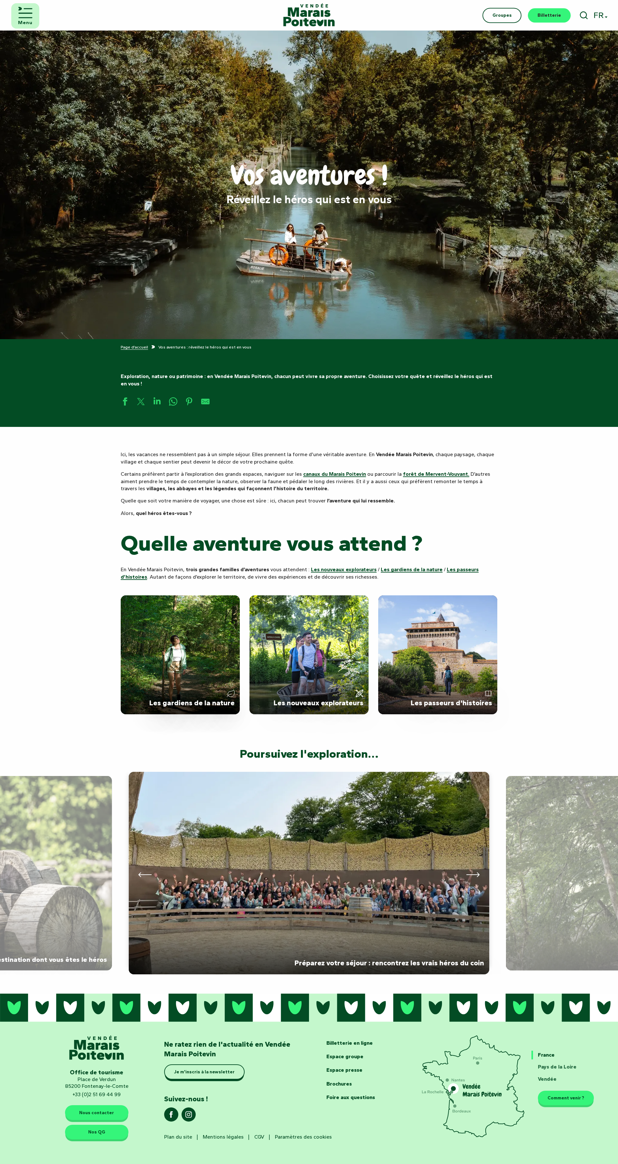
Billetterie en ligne (349, 1043)
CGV (259, 1137)
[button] (583, 15)
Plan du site (178, 1137)
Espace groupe (344, 1056)
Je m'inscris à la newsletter (204, 1072)
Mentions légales (223, 1137)
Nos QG (96, 1132)
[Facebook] (171, 1117)
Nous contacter (96, 1112)
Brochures (339, 1084)
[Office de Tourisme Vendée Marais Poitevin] (309, 15)
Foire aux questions (350, 1097)
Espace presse (344, 1070)
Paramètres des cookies (303, 1137)
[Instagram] (189, 1117)
